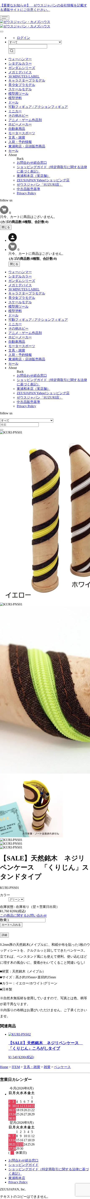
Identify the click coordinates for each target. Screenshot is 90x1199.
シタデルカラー (20, 63)
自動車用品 (16, 129)
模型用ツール (18, 93)
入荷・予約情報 (20, 142)
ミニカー (15, 111)
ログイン (23, 38)
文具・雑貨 (16, 137)
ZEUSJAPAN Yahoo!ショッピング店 (43, 180)
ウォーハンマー (20, 59)
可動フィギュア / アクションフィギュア (38, 107)
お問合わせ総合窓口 (32, 162)
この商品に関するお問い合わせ (23, 915)
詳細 (4, 935)
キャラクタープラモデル (26, 80)
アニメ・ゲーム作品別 (25, 120)
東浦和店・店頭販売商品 (26, 146)
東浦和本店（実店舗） (33, 176)
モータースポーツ (21, 133)
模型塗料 (15, 98)
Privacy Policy (26, 193)
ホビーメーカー (20, 124)
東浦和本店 (16, 1178)
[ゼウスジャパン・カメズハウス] (25, 22)
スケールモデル (20, 89)
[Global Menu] (1, 31)
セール (13, 150)
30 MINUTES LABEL (24, 76)
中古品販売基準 (28, 189)
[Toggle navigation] (4, 17)
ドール (13, 102)
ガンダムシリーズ (21, 68)
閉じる (6, 227)
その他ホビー (18, 115)
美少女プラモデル (21, 85)
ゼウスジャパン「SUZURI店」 (40, 184)
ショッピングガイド (23, 1165)
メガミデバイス (20, 72)
